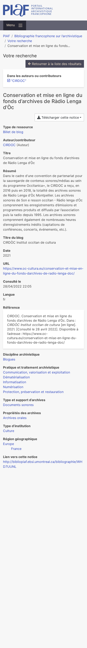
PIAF (6, 36)
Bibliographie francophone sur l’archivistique (48, 36)
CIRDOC (9, 145)
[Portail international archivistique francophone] (43, 10)
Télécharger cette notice (59, 117)
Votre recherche (19, 41)
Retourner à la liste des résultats (56, 64)
